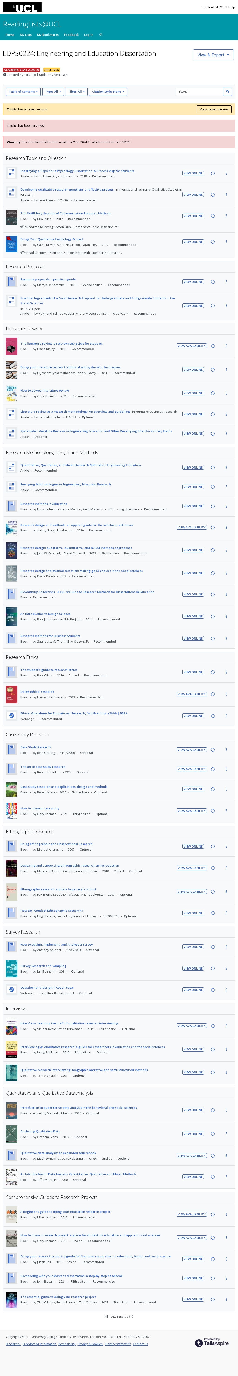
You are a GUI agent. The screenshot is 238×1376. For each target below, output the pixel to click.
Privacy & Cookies (90, 1344)
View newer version (214, 109)
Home (10, 35)
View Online (193, 173)
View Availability (192, 346)
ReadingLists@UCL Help (218, 7)
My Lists (26, 35)
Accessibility (67, 1344)
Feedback (71, 35)
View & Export (211, 55)
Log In (88, 35)
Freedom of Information (40, 1344)
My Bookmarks (48, 35)
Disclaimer (13, 1344)
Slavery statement (118, 1344)
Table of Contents (22, 91)
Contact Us (140, 1344)
